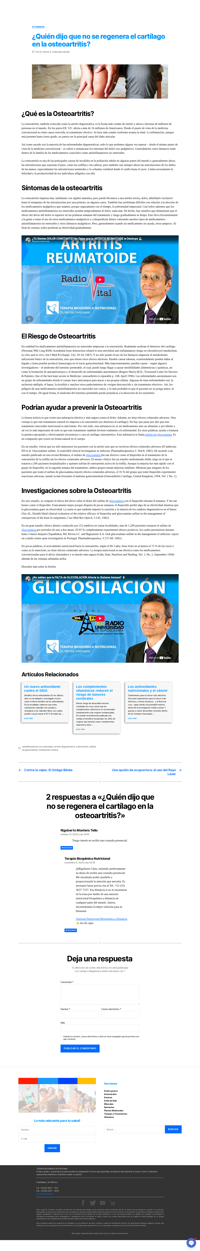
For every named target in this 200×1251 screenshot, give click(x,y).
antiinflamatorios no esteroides (37, 746)
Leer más (28, 718)
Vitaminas (38, 27)
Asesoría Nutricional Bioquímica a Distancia (101, 918)
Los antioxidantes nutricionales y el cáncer (148, 688)
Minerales (109, 1104)
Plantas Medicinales (113, 1110)
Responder (66, 848)
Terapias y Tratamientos (115, 1114)
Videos (176, 5)
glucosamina (93, 455)
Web (63, 1022)
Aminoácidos (110, 1094)
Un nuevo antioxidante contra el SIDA (42, 688)
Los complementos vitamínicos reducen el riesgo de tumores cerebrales (94, 692)
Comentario (67, 982)
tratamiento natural (48, 749)
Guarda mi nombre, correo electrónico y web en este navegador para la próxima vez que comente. (101, 1037)
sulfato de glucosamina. (158, 434)
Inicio (122, 5)
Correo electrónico (111, 1009)
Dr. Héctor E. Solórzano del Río (54, 51)
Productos (189, 5)
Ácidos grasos (111, 1091)
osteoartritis (82, 746)
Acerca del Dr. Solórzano (141, 5)
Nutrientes (109, 1107)
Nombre (65, 1009)
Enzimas (108, 1097)
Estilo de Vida (110, 1101)
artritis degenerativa (64, 746)
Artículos (164, 5)
